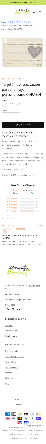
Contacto (9, 325)
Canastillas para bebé (14, 356)
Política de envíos (12, 330)
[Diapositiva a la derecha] (28, 72)
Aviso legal (33, 438)
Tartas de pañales (12, 351)
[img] (8, 225)
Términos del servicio (17, 435)
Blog (7, 383)
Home (3, 22)
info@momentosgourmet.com (18, 299)
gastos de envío (22, 104)
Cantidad (5, 110)
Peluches (9, 378)
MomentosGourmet (20, 427)
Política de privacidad (18, 431)
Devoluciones (11, 336)
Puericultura (10, 362)
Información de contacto (19, 438)
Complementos (11, 367)
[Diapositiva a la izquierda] (17, 72)
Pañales (8, 372)
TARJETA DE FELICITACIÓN (19, 22)
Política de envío (32, 435)
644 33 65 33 (10, 305)
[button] (5, 12)
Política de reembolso (35, 431)
